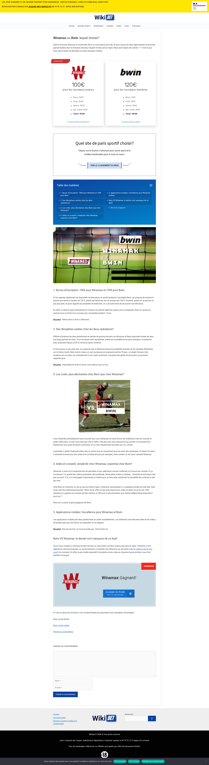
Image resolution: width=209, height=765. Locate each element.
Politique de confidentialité (153, 761)
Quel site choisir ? (84, 26)
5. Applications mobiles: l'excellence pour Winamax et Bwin (129, 194)
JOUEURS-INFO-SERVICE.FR (39, 7)
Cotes (126, 26)
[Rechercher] (152, 718)
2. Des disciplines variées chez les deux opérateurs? (76, 201)
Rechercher (129, 714)
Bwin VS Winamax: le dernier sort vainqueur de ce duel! (129, 201)
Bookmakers (98, 26)
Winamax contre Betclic (63, 632)
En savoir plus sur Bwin (131, 122)
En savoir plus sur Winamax (78, 122)
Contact (56, 714)
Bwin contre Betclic (61, 619)
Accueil (71, 26)
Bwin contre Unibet (61, 625)
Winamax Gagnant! (117, 208)
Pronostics (136, 26)
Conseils (110, 26)
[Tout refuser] (206, 761)
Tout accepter (119, 761)
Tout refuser (134, 761)
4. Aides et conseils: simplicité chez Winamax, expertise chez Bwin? (79, 216)
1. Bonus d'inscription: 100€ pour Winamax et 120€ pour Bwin (80, 194)
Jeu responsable (59, 718)
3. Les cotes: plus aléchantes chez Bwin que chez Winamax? (80, 209)
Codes (118, 26)
